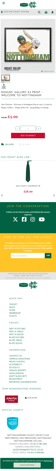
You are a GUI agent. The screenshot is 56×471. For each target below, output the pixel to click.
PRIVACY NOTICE (17, 361)
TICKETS (13, 316)
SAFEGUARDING (16, 373)
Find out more (48, 461)
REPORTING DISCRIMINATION (22, 382)
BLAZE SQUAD (15, 343)
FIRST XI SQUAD (16, 334)
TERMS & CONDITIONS (19, 358)
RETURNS (25, 144)
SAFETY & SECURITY (18, 376)
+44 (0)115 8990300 (35, 452)
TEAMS (12, 310)
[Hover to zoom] (28, 46)
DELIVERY (9, 144)
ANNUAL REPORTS (17, 370)
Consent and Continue (27, 465)
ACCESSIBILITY (15, 364)
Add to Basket (28, 135)
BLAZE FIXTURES (16, 337)
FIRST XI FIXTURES (17, 328)
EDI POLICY (14, 367)
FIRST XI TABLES (16, 331)
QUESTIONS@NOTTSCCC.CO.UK (28, 449)
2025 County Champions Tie (28, 186)
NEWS (12, 307)
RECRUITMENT (15, 379)
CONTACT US (15, 356)
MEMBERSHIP (15, 313)
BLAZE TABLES (15, 340)
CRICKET (13, 304)
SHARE (28, 85)
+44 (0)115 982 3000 (38, 444)
